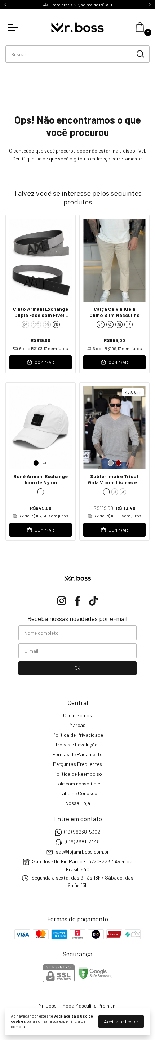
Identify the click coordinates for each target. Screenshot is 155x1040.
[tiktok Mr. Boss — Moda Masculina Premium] (93, 601)
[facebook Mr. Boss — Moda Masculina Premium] (77, 601)
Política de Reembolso (77, 774)
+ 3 (128, 324)
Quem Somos (77, 715)
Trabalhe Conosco (77, 793)
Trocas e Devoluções (77, 744)
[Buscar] (140, 54)
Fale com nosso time (77, 783)
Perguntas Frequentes (77, 764)
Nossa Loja (77, 803)
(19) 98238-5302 (82, 832)
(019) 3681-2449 (82, 842)
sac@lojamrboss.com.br (82, 852)
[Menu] (14, 27)
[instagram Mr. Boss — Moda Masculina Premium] (62, 601)
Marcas (77, 725)
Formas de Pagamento (78, 754)
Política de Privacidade (77, 735)
